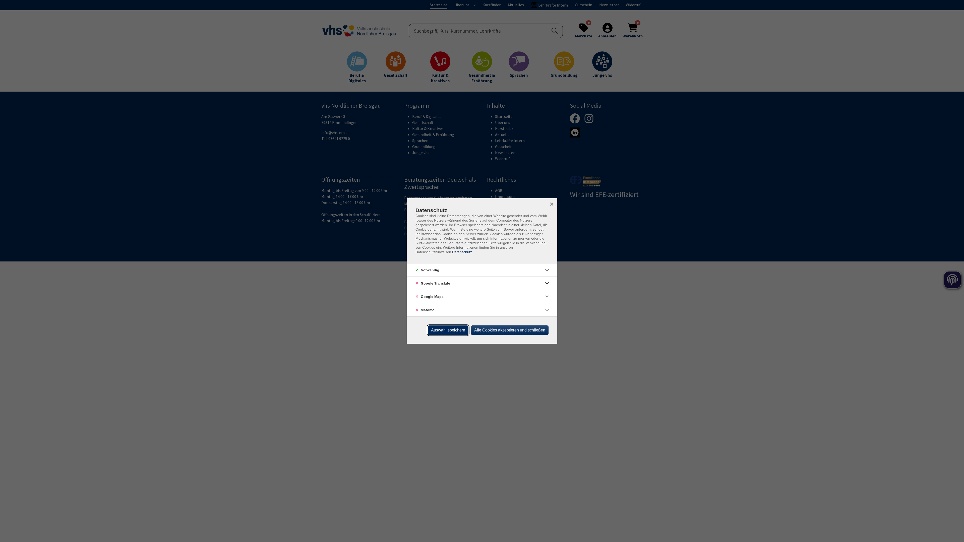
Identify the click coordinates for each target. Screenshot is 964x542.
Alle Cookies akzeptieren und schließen (509, 330)
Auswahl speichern (448, 330)
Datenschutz (462, 252)
